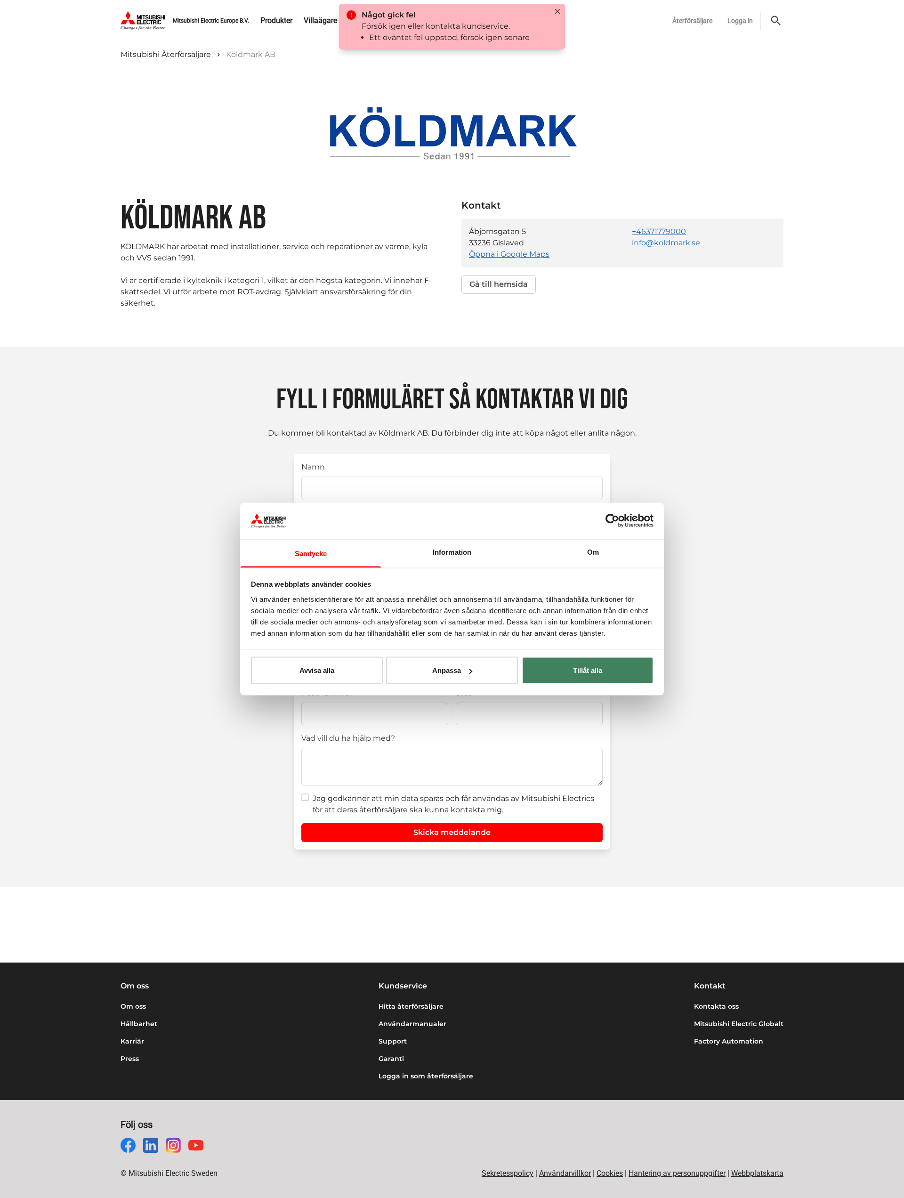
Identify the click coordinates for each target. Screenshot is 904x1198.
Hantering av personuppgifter (677, 1173)
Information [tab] (452, 552)
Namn (313, 466)
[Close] (557, 11)
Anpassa (446, 670)
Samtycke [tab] (311, 553)
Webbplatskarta (757, 1173)
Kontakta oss (716, 1006)
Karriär (132, 1041)
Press (130, 1058)
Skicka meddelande (452, 832)
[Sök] (776, 21)
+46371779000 (659, 231)
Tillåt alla (587, 670)
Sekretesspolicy (507, 1173)
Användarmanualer (412, 1024)
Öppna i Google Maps (509, 254)
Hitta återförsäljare (411, 1006)
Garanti (391, 1058)
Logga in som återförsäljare (426, 1076)
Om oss (133, 1006)
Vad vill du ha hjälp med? (348, 738)
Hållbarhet (139, 1024)
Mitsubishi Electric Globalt (738, 1024)
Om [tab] (593, 552)
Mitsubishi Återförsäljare (166, 54)
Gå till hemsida (498, 284)
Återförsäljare (692, 20)
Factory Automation (728, 1041)
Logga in (740, 20)
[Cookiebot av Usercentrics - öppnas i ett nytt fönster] (612, 521)
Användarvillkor (565, 1173)
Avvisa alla (316, 670)
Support (393, 1041)
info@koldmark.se (666, 242)
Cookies (610, 1173)
